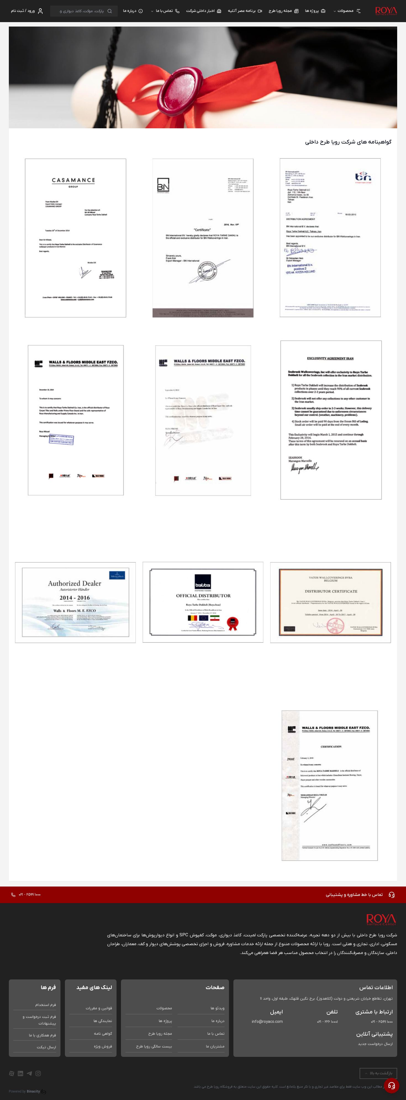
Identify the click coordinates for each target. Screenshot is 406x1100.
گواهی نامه (103, 1033)
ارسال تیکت (46, 1047)
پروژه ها (165, 1021)
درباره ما (218, 1021)
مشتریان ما (215, 1046)
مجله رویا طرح (160, 1033)
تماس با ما (164, 11)
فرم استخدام (45, 1005)
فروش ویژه (103, 1046)
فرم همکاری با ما (42, 1035)
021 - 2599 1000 (382, 1022)
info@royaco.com (267, 1022)
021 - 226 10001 (327, 1022)
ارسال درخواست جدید (375, 1044)
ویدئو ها (218, 1008)
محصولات (164, 1008)
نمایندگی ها (103, 1021)
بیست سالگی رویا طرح (154, 1046)
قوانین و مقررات (99, 1008)
